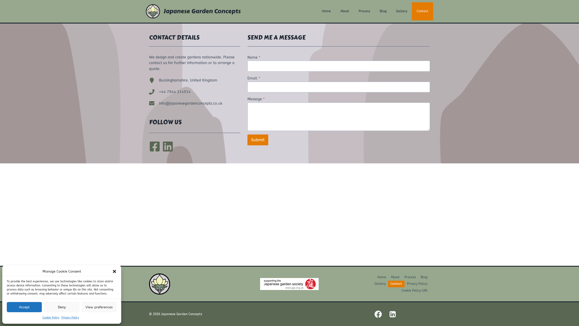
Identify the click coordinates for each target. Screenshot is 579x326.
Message (256, 99)
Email (253, 78)
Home (326, 11)
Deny (62, 307)
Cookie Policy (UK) (414, 290)
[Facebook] (378, 314)
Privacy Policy (70, 317)
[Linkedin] (392, 314)
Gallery (401, 11)
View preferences (99, 307)
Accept (24, 307)
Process (364, 11)
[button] (114, 271)
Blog (383, 11)
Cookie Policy (51, 317)
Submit (258, 139)
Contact (422, 11)
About (344, 11)
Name (253, 57)
